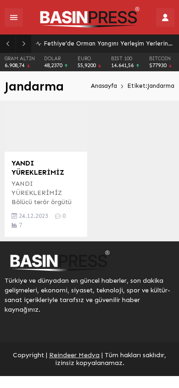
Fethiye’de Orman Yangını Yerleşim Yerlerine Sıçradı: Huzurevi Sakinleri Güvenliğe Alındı (109, 43)
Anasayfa (104, 85)
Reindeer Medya (74, 355)
